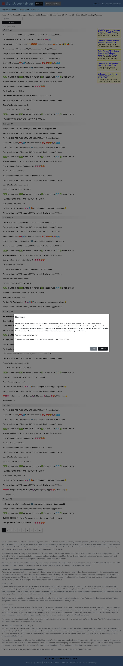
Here (36, 335)
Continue (103, 348)
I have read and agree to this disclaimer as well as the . (43, 339)
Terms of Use (64, 339)
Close (94, 348)
